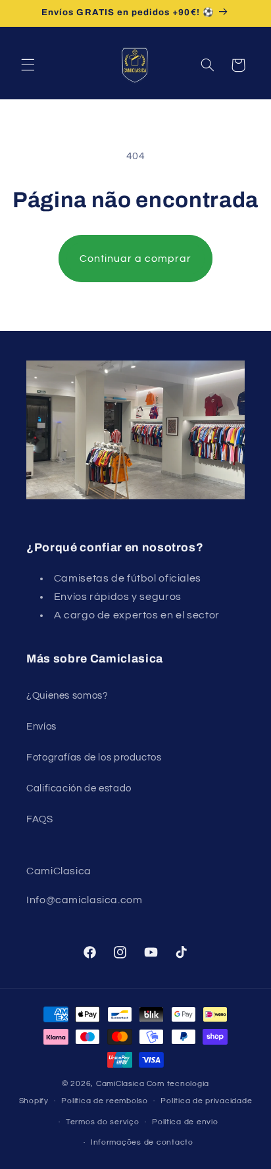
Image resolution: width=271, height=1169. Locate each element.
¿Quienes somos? (67, 696)
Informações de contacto (142, 1142)
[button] (27, 65)
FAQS (39, 819)
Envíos (41, 727)
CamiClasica (120, 1083)
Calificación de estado (79, 788)
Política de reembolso (104, 1101)
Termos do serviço (102, 1122)
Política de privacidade (206, 1101)
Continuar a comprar (136, 258)
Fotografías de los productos (94, 757)
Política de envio (185, 1122)
